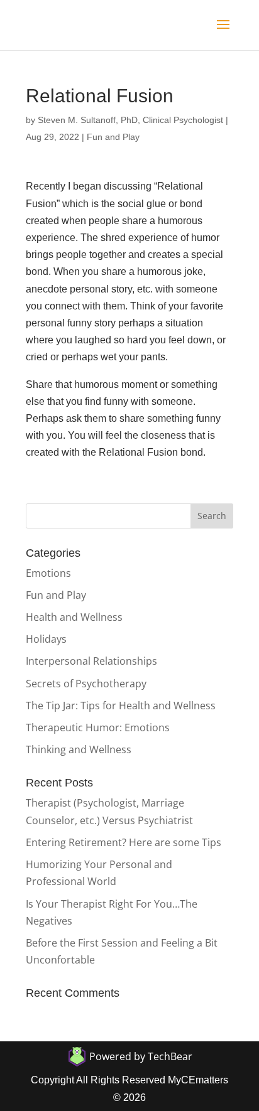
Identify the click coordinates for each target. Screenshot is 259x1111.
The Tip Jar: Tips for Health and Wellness (121, 705)
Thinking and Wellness (78, 749)
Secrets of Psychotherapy (86, 683)
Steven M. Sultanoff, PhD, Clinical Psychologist (130, 120)
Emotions (48, 573)
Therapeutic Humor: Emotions (98, 727)
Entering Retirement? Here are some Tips (123, 842)
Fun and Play (113, 137)
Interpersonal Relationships (91, 661)
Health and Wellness (74, 617)
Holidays (46, 639)
